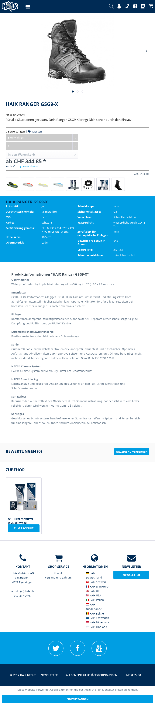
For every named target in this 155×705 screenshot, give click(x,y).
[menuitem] (24, 6)
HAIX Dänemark (99, 622)
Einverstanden (77, 699)
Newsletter (49, 675)
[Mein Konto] (119, 6)
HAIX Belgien (97, 613)
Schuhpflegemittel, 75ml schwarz (21, 520)
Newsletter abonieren (131, 576)
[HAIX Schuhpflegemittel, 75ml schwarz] (103, 184)
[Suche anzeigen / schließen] (111, 6)
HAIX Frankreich (99, 586)
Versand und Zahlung (58, 577)
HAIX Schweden (99, 618)
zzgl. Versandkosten (27, 166)
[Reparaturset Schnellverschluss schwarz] (88, 184)
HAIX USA (95, 595)
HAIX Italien (96, 600)
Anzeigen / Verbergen (131, 451)
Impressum (133, 675)
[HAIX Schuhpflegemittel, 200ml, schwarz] (72, 184)
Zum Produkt (23, 528)
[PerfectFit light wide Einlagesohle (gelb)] (42, 184)
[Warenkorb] (151, 6)
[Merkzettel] (143, 6)
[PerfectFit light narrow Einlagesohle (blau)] (57, 184)
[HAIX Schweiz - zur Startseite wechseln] (9, 6)
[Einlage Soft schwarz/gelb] (12, 184)
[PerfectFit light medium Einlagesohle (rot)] (27, 184)
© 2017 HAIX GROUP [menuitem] (23, 675)
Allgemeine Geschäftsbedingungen (91, 675)
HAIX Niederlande (94, 607)
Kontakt (59, 573)
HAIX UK (94, 591)
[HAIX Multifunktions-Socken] (118, 184)
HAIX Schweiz (97, 582)
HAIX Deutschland (94, 575)
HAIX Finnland (98, 627)
